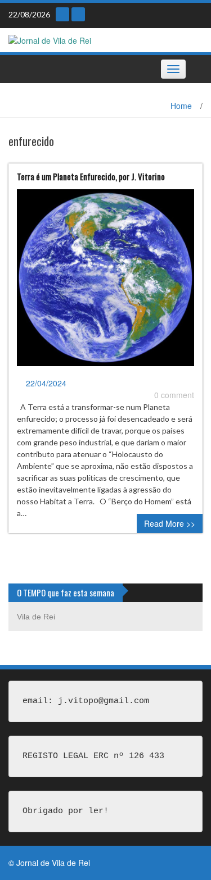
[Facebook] (78, 14)
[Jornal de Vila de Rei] (49, 39)
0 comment (174, 394)
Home (181, 105)
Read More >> (169, 523)
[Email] (62, 14)
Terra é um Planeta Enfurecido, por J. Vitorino (91, 176)
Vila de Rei (36, 616)
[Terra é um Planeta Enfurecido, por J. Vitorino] (105, 282)
